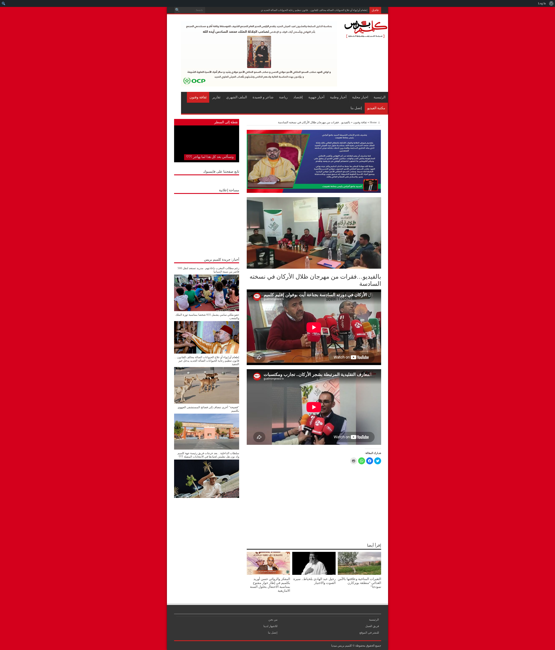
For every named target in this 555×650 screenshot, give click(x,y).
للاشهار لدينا (270, 626)
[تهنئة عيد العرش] (314, 191)
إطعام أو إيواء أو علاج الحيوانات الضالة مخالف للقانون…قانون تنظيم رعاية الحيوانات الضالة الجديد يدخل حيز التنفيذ (306, 10)
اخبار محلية (360, 97)
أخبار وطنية (338, 97)
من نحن (273, 619)
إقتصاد (298, 97)
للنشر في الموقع (369, 632)
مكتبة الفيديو (376, 108)
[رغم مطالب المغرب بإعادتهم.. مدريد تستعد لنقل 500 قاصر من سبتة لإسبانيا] (206, 310)
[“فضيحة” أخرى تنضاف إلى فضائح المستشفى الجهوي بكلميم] (206, 448)
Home (373, 122)
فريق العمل (372, 626)
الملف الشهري (236, 97)
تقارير (216, 97)
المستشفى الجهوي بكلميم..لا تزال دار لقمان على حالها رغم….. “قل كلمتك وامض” (207, 152)
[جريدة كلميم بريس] (365, 36)
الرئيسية (379, 97)
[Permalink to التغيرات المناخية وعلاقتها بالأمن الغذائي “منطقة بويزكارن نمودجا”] (359, 573)
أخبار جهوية (316, 97)
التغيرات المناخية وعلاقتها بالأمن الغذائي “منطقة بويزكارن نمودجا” (359, 582)
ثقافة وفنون (198, 97)
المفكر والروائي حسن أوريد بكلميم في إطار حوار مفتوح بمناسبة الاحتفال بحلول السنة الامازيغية (270, 584)
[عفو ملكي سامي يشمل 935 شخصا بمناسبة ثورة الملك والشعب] (206, 352)
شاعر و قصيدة (263, 97)
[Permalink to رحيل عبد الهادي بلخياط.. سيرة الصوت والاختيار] (314, 573)
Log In (542, 3)
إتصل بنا (356, 108)
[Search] (177, 10)
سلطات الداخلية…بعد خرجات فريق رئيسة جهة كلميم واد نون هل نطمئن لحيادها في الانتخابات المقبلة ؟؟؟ (208, 455)
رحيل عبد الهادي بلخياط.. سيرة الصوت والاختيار (314, 581)
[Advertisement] (207, 223)
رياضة (283, 97)
